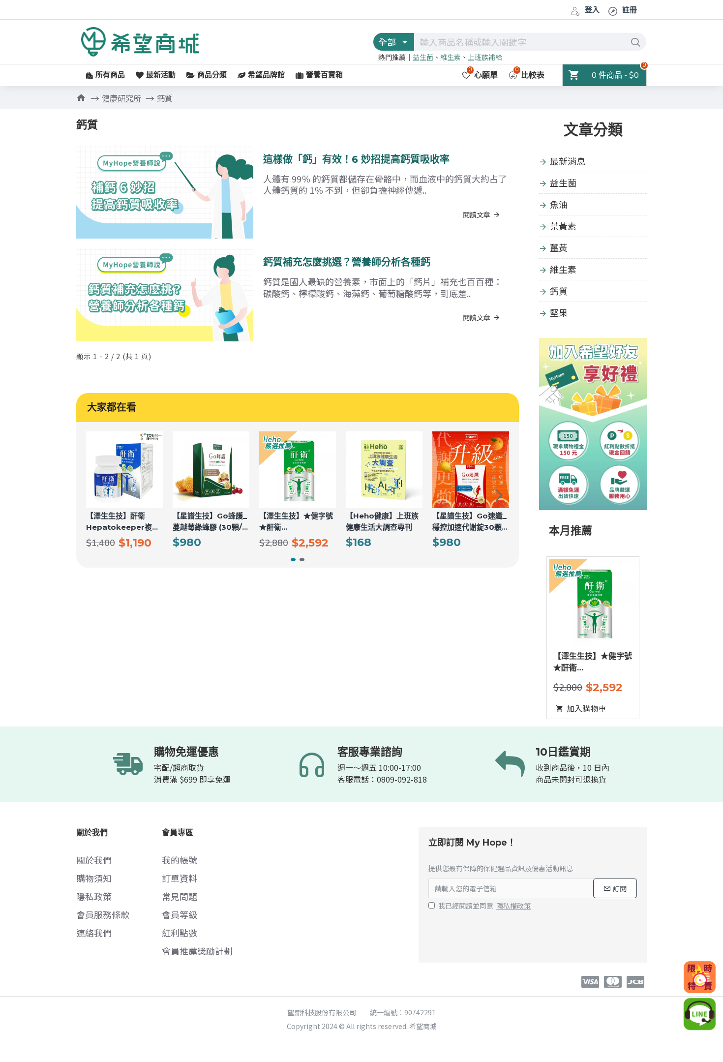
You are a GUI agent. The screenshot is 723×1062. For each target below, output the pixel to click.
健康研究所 (121, 98)
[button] (96, 495)
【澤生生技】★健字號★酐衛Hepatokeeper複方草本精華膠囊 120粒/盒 (296, 522)
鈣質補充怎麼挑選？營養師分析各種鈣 (346, 262)
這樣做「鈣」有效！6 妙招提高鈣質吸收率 (356, 159)
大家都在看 (111, 407)
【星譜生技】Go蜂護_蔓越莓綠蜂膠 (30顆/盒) (210, 522)
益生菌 (423, 57)
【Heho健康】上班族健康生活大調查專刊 (382, 521)
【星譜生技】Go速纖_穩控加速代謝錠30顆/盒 (469, 522)
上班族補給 (485, 57)
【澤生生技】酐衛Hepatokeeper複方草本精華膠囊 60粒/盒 (123, 522)
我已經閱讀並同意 (484, 905)
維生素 (450, 57)
